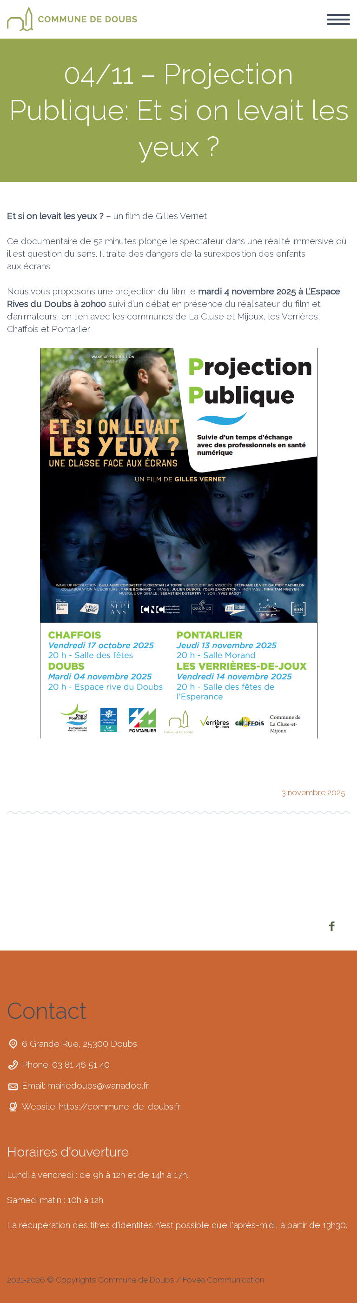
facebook (331, 926)
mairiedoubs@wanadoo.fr (98, 1085)
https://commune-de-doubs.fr (119, 1106)
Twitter (18, 789)
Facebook (50, 789)
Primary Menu (338, 19)
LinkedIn (113, 789)
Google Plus (81, 789)
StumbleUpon (145, 789)
